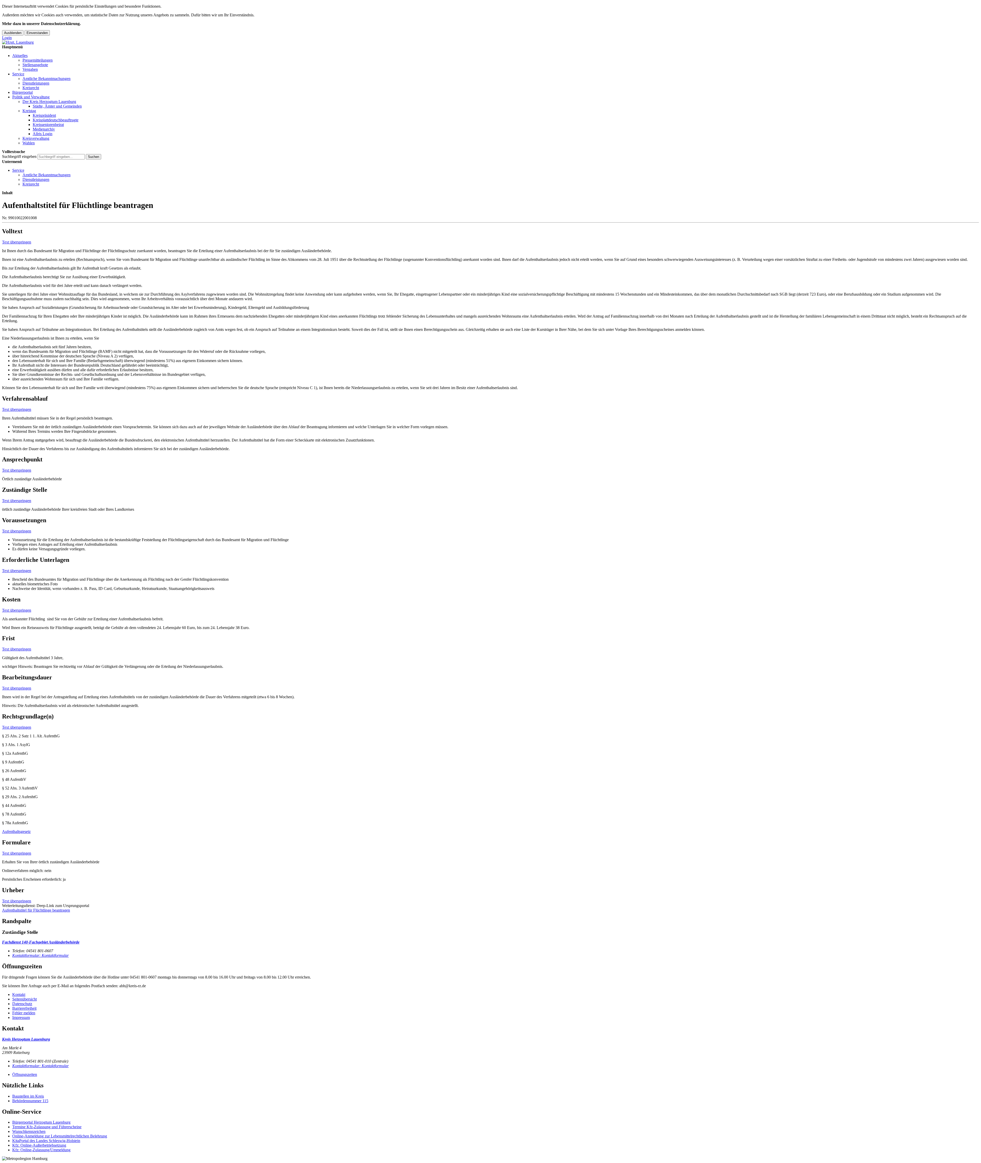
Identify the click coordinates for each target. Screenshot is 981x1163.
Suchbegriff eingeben (19, 156)
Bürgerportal (22, 92)
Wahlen (28, 143)
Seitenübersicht (24, 999)
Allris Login (42, 134)
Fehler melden (23, 1013)
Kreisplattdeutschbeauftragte (55, 120)
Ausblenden (12, 33)
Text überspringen (16, 242)
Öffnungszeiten (24, 1074)
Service (18, 74)
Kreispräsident (44, 115)
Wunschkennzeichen (28, 1131)
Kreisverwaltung (35, 138)
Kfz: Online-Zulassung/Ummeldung (41, 1150)
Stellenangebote (35, 65)
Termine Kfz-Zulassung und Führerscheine (46, 1127)
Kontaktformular (40, 955)
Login (7, 38)
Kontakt (18, 994)
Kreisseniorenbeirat (48, 124)
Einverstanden (37, 33)
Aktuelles (20, 55)
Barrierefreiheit (24, 1008)
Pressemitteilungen (37, 60)
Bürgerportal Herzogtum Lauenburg (41, 1122)
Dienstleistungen (35, 83)
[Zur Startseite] (18, 42)
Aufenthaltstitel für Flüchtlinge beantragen (36, 910)
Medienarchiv (44, 129)
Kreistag (29, 111)
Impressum (21, 1017)
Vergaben (30, 69)
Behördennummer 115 (30, 1101)
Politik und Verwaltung (31, 97)
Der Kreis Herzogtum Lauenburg (49, 101)
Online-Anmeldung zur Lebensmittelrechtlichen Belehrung (59, 1136)
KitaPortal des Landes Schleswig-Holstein (46, 1140)
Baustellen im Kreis (28, 1096)
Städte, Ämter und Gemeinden (57, 106)
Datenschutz (22, 1004)
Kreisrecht (30, 88)
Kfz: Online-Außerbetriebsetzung (39, 1145)
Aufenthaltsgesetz (16, 831)
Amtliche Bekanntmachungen (46, 78)
